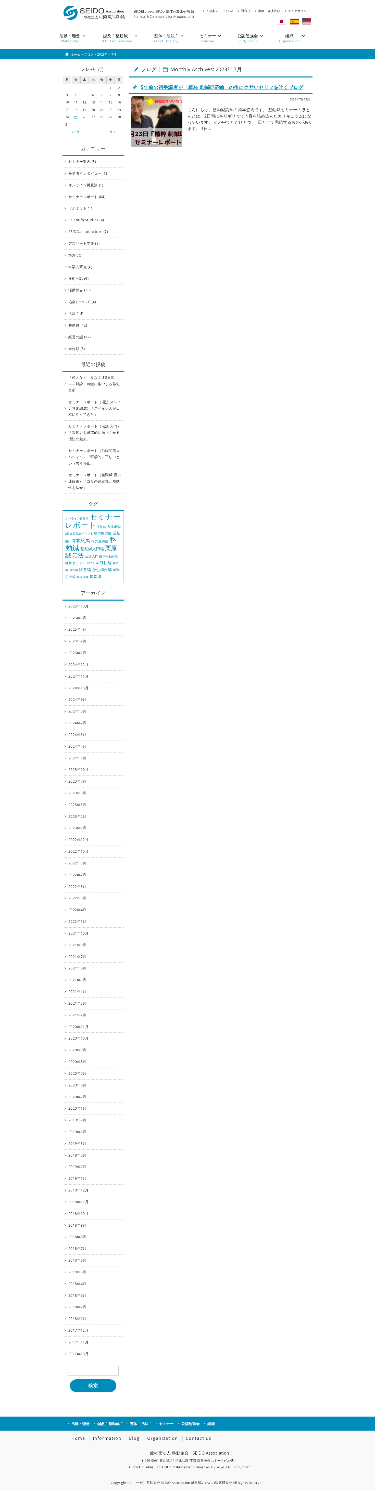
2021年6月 (77, 968)
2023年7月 (77, 781)
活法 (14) (75, 313)
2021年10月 (78, 933)
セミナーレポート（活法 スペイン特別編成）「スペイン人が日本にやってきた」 (94, 408)
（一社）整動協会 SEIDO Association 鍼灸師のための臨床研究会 (182, 1482)
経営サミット (75, 563)
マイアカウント (299, 11)
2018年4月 (77, 1283)
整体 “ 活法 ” (141, 1423)
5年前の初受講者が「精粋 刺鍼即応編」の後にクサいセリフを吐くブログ (222, 87)
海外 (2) (74, 255)
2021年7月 (77, 956)
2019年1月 (77, 1178)
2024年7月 (77, 722)
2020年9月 (77, 1049)
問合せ (245, 11)
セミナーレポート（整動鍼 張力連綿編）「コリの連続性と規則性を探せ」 (94, 481)
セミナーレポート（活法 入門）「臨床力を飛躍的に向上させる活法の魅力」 (94, 432)
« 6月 (76, 132)
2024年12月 (78, 664)
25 (76, 117)
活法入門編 (93, 556)
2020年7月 (77, 1073)
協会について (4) (82, 301)
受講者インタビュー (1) (87, 173)
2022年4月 (77, 909)
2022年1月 (77, 921)
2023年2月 (77, 816)
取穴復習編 (102, 533)
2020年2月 (77, 1096)
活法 (78, 555)
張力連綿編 (99, 541)
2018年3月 (77, 1295)
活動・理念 (80, 1423)
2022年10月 (78, 851)
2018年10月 (78, 1213)
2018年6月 (77, 1260)
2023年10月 (78, 769)
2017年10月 (78, 1353)
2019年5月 (77, 1143)
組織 (211, 1423)
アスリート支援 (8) (83, 243)
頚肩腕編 (83, 577)
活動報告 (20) (79, 290)
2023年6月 (77, 792)
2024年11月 (78, 676)
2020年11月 (78, 1026)
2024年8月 (77, 711)
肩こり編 (93, 563)
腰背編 (73, 570)
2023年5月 (77, 804)
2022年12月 (78, 839)
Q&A (229, 11)
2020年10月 (78, 1038)
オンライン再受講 (77, 518)
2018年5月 (77, 1271)
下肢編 (101, 526)
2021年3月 (77, 1003)
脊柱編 (105, 562)
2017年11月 (78, 1342)
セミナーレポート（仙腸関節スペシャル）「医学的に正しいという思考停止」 (94, 457)
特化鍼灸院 (110, 556)
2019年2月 (77, 1166)
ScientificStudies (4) (86, 219)
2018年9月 (77, 1225)
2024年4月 (77, 746)
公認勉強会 (190, 1423)
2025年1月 (77, 652)
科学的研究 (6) (80, 266)
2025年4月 (77, 629)
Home (78, 1438)
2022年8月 (77, 863)
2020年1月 (77, 1108)
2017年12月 (78, 1330)
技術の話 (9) (78, 278)
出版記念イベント (81, 533)
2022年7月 (77, 874)
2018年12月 (78, 1190)
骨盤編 (95, 576)
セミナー (166, 1423)
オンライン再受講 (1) (85, 185)
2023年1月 (77, 827)
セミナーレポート (92, 521)
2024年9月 (77, 699)
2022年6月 (77, 886)
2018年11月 (78, 1201)
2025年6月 (77, 617)
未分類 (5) (76, 348)
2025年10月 (78, 606)
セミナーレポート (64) (86, 196)
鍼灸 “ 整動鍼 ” (109, 1423)
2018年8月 (77, 1236)
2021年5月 (77, 979)
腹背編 (85, 569)
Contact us (198, 1438)
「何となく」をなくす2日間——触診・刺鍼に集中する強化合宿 (94, 384)
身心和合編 (102, 569)
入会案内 (212, 11)
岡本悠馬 (80, 540)
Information (107, 1438)
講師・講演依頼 (269, 11)
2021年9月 (77, 944)
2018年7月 (77, 1248)
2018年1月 (77, 1318)
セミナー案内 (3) (82, 161)
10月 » (110, 132)
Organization (162, 1438)
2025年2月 (77, 641)
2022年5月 (77, 898)
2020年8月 (77, 1061)
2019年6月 (77, 1131)
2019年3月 (77, 1155)
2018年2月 (77, 1306)
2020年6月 (77, 1085)
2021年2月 (77, 1015)
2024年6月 (77, 734)
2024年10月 (78, 687)
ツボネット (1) (80, 208)
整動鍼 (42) (77, 325)
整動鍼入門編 (92, 548)
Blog (134, 1438)
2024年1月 (77, 758)
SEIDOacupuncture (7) (88, 231)
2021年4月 (77, 991)
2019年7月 (77, 1120)
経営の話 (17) (79, 336)
